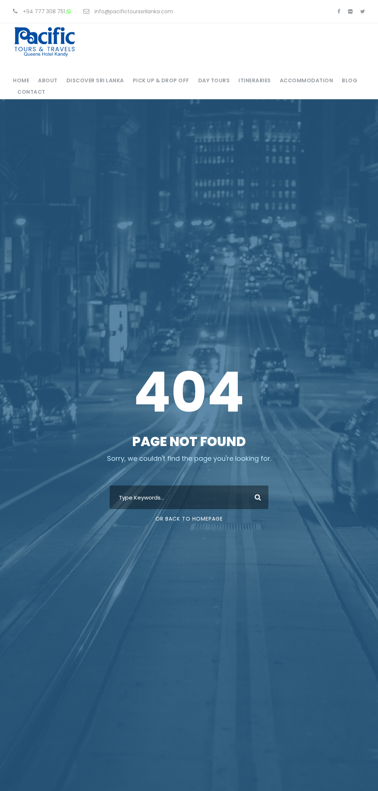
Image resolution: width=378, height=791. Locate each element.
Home (21, 80)
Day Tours (214, 80)
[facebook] (338, 11)
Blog (349, 80)
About (48, 80)
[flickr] (350, 11)
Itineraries (254, 80)
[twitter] (362, 11)
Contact (31, 92)
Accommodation (306, 80)
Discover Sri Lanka (95, 80)
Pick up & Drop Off (161, 80)
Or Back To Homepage (189, 518)
